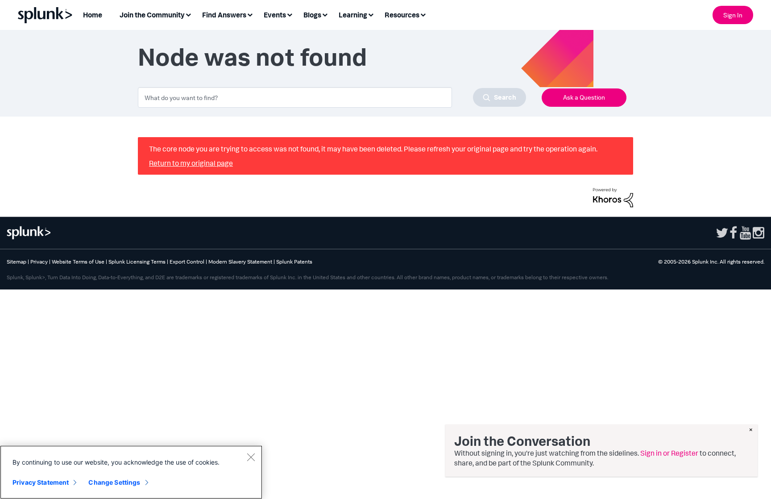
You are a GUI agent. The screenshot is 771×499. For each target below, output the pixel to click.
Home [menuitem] (92, 14)
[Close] (250, 457)
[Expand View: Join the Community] (188, 14)
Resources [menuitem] (402, 14)
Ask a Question (584, 97)
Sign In (732, 15)
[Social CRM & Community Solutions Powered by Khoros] (613, 196)
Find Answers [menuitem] (224, 14)
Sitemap (16, 261)
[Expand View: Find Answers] (249, 14)
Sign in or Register (669, 453)
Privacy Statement (40, 482)
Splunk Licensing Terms (137, 261)
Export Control (187, 261)
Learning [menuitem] (353, 14)
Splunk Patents (294, 261)
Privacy (39, 261)
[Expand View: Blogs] (324, 14)
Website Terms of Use (78, 261)
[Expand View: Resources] (423, 14)
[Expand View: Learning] (370, 14)
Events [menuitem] (275, 14)
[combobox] (332, 97)
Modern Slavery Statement (240, 261)
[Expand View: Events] (289, 14)
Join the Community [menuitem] (152, 14)
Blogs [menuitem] (312, 14)
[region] (131, 472)
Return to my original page (191, 163)
